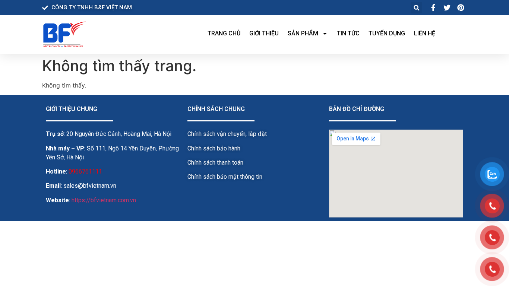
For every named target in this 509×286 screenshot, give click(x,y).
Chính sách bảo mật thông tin (224, 176)
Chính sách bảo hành (213, 148)
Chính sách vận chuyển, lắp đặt (227, 133)
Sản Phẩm (303, 33)
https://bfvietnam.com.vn (104, 200)
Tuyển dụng (387, 33)
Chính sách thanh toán (215, 162)
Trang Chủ (224, 33)
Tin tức (348, 33)
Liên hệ (424, 33)
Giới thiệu (264, 33)
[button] (416, 7)
